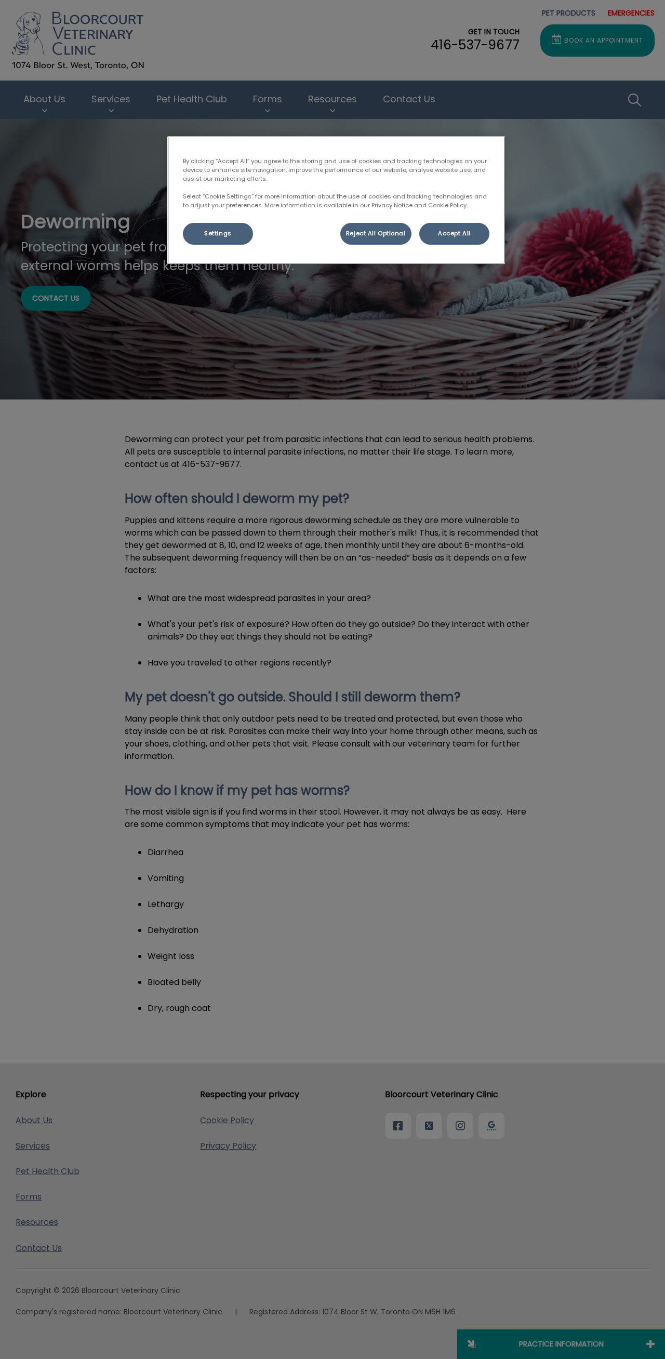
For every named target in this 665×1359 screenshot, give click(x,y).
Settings (218, 233)
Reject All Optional (376, 233)
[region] (336, 200)
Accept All (454, 233)
